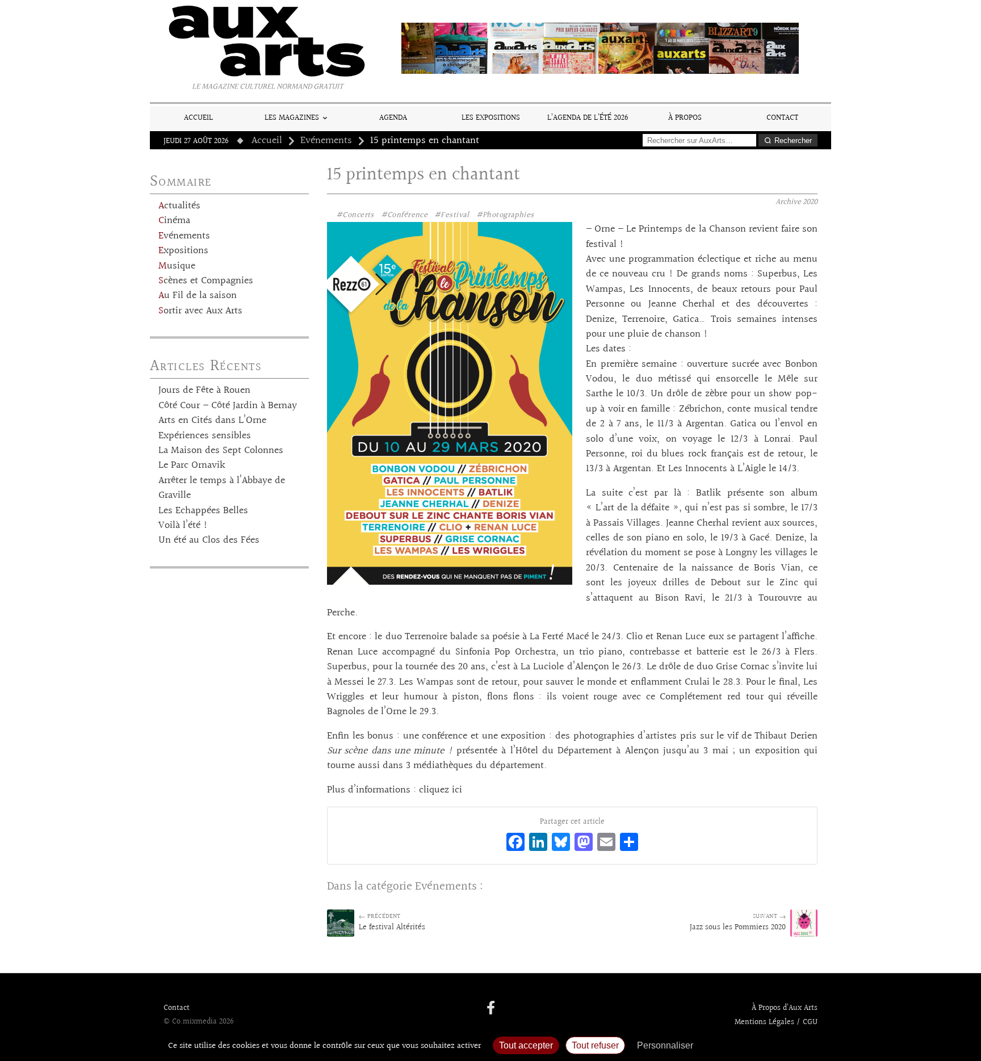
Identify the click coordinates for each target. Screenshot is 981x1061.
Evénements (326, 140)
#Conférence (404, 215)
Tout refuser (595, 1045)
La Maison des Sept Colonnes (220, 451)
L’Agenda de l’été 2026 (587, 117)
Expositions (183, 251)
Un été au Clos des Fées (208, 540)
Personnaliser (665, 1045)
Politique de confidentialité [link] (760, 1045)
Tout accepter (526, 1045)
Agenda (393, 117)
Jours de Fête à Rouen (204, 391)
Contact (782, 117)
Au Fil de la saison (197, 295)
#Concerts (355, 215)
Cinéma (174, 220)
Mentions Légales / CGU (776, 1022)
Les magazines (292, 117)
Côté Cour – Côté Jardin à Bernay (227, 406)
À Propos (685, 117)
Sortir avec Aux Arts (200, 311)
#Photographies (505, 215)
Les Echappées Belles (203, 511)
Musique (176, 266)
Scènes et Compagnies (205, 281)
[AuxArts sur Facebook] (491, 1009)
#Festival (451, 215)
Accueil (198, 117)
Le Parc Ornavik (191, 465)
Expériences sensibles (204, 436)
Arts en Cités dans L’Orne (212, 421)
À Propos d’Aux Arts (785, 1008)
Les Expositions (491, 117)
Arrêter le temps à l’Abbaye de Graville (221, 488)
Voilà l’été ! (183, 526)
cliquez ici (440, 790)
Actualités (179, 206)
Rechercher (793, 140)
